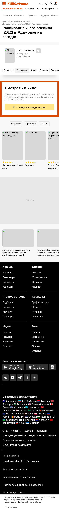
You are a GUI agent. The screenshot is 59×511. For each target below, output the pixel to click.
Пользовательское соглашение (19, 440)
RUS (41, 4)
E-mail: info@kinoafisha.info (16, 445)
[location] (46, 3)
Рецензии (7, 286)
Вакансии (41, 430)
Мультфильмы (40, 277)
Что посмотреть (45, 8)
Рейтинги (7, 311)
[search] (51, 3)
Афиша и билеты (12, 8)
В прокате (7, 15)
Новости (36, 307)
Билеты (36, 332)
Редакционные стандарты (42, 435)
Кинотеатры (19, 15)
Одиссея (29, 165)
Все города (33, 461)
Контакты (16, 430)
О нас (5, 430)
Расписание (38, 341)
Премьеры (32, 15)
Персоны (7, 346)
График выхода (40, 302)
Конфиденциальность (14, 435)
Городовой (37, 484)
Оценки (36, 346)
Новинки (36, 286)
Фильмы (36, 272)
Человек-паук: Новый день (12, 166)
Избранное (38, 336)
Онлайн (29, 8)
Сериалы (37, 282)
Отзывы (36, 350)
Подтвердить (12, 507)
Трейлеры (7, 316)
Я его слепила (25, 50)
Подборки (44, 15)
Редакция (29, 430)
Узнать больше (36, 502)
